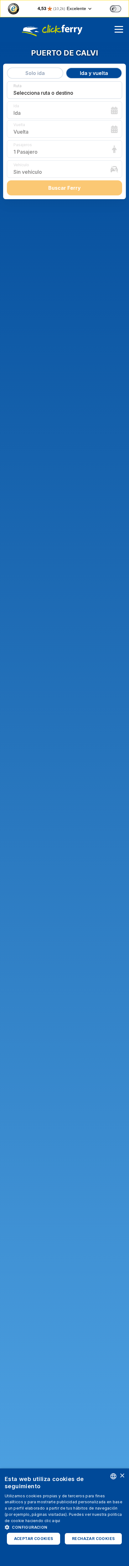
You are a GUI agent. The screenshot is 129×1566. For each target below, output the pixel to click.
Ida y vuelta (94, 73)
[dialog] (64, 1517)
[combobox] (113, 1476)
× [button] (122, 1475)
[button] (64, 1527)
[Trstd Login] (119, 8)
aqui (56, 1520)
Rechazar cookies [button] (93, 1538)
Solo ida (35, 73)
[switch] (115, 8)
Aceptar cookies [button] (33, 1538)
